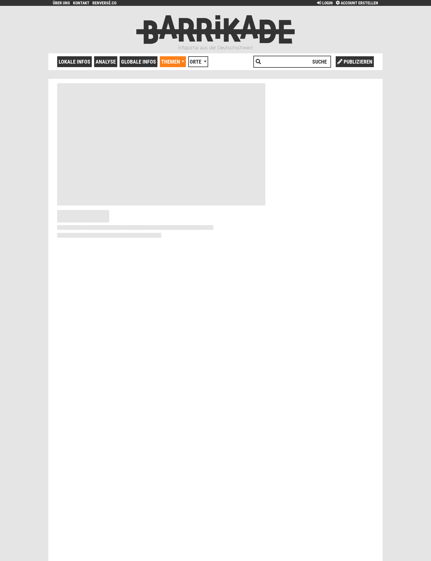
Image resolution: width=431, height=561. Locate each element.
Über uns (61, 3)
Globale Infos (138, 62)
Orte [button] (196, 62)
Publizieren (357, 62)
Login (326, 3)
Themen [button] (170, 62)
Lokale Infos (74, 62)
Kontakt (81, 3)
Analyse (106, 62)
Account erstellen (359, 3)
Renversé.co (104, 3)
